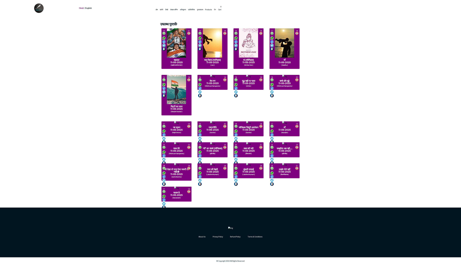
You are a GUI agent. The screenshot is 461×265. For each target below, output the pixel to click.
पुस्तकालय (200, 9)
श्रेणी (161, 9)
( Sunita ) (212, 132)
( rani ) (212, 65)
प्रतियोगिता (191, 9)
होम (157, 9)
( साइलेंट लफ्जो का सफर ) (176, 65)
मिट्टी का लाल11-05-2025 (176, 107)
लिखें (166, 9)
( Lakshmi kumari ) (212, 174)
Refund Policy (235, 237)
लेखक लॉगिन (174, 9)
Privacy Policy (218, 237)
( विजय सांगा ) (248, 153)
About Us (202, 237)
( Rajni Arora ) (176, 132)
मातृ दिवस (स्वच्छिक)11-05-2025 (212, 61)
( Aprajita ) (284, 132)
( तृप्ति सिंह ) (212, 153)
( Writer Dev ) (248, 65)
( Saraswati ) (176, 198)
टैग (215, 9)
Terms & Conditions (255, 237)
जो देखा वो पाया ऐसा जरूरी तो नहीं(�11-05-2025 (176, 171)
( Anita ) (248, 86)
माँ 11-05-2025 (284, 61)
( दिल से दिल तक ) (284, 174)
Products (208, 9)
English (88, 8)
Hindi (81, 8)
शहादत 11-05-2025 (176, 61)
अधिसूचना (183, 9)
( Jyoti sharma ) (176, 177)
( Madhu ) (284, 65)
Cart (219, 8)
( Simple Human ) (176, 111)
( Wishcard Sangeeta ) (212, 86)
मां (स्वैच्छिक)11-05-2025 (248, 61)
